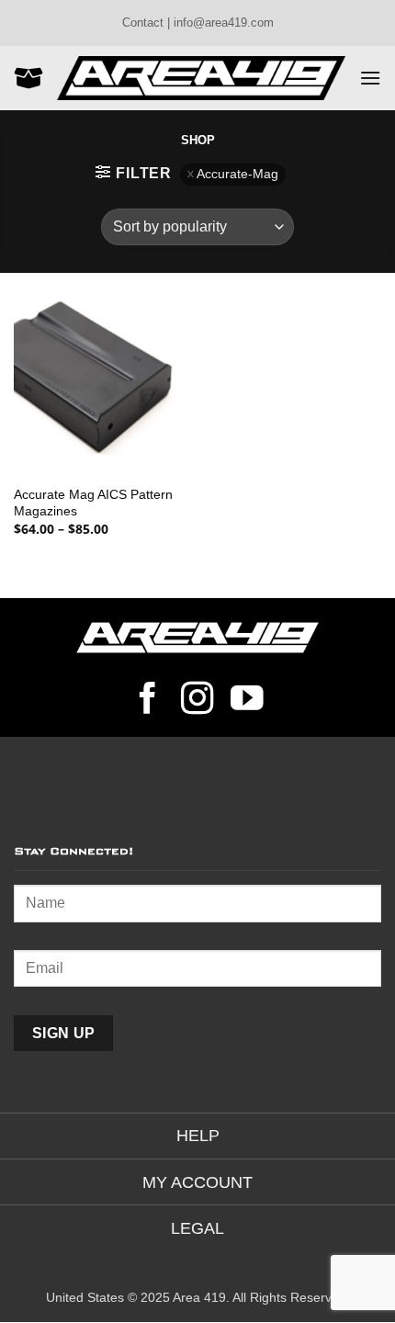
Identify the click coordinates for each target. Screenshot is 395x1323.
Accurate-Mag (237, 174)
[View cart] (28, 78)
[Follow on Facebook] (147, 701)
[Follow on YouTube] (247, 701)
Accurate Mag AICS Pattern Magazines (93, 503)
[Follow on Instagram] (197, 701)
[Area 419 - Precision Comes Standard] (201, 77)
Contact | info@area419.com (198, 22)
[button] (370, 77)
